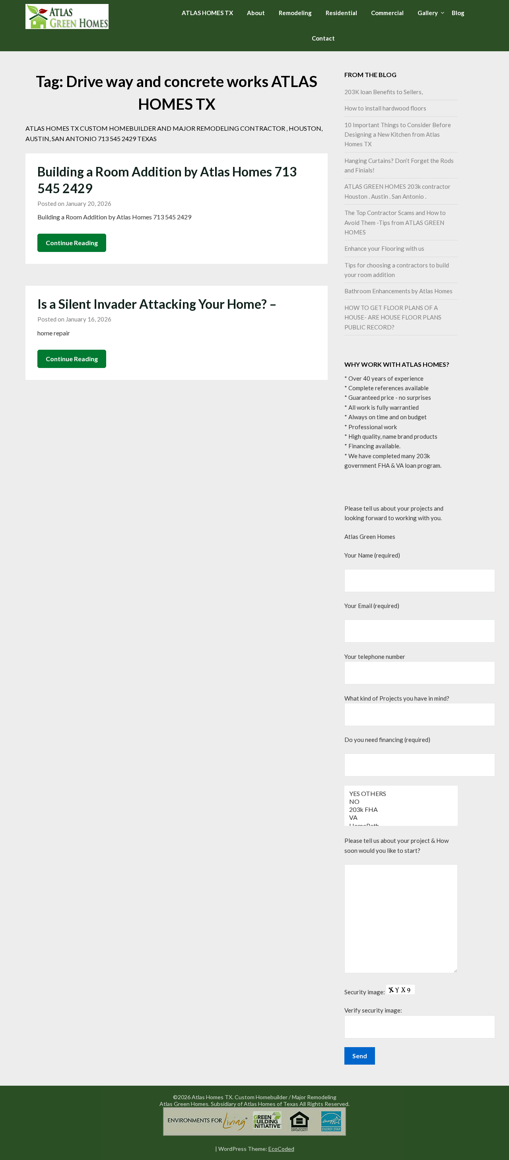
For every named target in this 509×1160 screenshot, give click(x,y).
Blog (458, 12)
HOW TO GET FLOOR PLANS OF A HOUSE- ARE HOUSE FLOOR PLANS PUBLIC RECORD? (392, 317)
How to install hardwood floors (385, 108)
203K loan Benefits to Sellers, (383, 91)
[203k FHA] (401, 809)
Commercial (387, 12)
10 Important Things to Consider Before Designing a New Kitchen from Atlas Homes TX (397, 134)
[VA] (401, 817)
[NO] (401, 802)
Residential (341, 12)
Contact (323, 38)
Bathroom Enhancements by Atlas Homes (398, 290)
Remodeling (295, 12)
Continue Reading (72, 242)
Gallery (428, 12)
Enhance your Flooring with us (384, 248)
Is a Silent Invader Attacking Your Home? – (157, 304)
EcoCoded (281, 1148)
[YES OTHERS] (401, 794)
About (256, 12)
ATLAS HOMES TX (207, 12)
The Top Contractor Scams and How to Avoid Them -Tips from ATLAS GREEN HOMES (395, 222)
